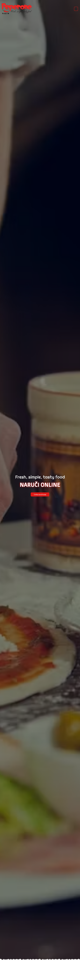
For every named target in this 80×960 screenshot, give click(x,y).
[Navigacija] (76, 9)
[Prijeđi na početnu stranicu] (17, 9)
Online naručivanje (40, 494)
